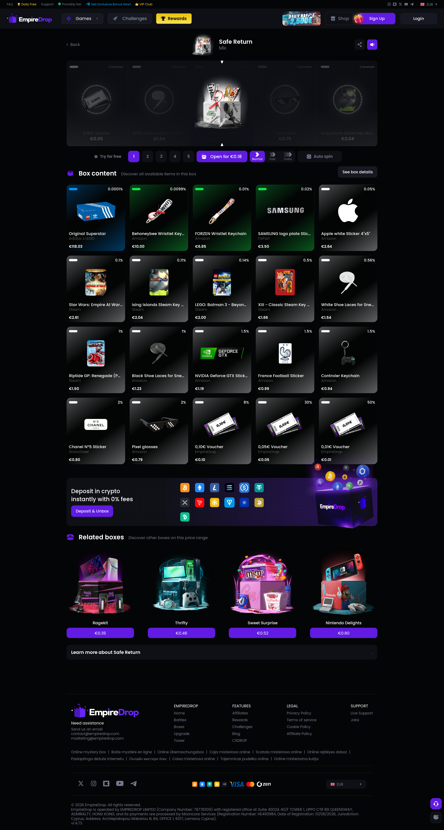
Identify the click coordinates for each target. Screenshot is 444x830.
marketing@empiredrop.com (97, 738)
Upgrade (182, 733)
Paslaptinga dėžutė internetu (97, 759)
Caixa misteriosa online (193, 759)
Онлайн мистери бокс (148, 759)
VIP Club (145, 4)
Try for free (110, 156)
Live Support (362, 713)
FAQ (10, 4)
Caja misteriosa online (230, 752)
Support (47, 4)
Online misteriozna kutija (296, 759)
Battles (180, 720)
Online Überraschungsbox (180, 752)
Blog (236, 733)
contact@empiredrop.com (95, 733)
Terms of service (301, 720)
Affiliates (240, 713)
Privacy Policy (299, 713)
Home (179, 713)
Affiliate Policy (299, 733)
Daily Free (28, 4)
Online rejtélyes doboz (327, 752)
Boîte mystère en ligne (131, 752)
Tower (179, 740)
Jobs (355, 720)
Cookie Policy (299, 726)
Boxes (179, 726)
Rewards (240, 720)
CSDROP (239, 740)
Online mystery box (88, 752)
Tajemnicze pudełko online (244, 759)
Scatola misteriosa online (279, 752)
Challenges (242, 726)
